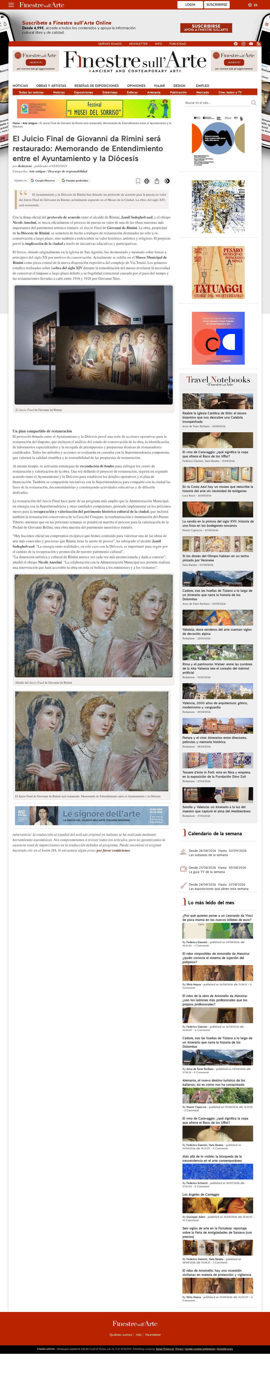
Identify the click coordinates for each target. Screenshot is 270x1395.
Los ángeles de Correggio (200, 1194)
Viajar (159, 86)
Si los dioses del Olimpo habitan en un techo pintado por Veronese (215, 558)
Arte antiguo (38, 171)
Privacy (179, 1348)
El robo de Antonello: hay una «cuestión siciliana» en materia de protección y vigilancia (216, 1272)
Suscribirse (217, 5)
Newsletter (138, 44)
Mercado (202, 92)
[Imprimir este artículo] (146, 181)
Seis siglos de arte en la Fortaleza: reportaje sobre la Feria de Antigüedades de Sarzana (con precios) (217, 1232)
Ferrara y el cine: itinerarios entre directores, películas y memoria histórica (214, 740)
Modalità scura (225, 1348)
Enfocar (132, 92)
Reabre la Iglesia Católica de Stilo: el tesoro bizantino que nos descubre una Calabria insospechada (214, 417)
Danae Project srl (165, 1348)
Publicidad (177, 44)
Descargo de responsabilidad (67, 171)
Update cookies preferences (200, 1348)
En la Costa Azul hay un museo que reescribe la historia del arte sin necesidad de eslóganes (217, 489)
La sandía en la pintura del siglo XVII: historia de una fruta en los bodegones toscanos (218, 523)
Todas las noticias (31, 92)
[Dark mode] (167, 182)
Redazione (25, 166)
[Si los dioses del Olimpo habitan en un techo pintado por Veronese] (217, 544)
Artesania (154, 92)
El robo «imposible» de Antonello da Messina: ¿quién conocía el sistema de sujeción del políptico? (216, 958)
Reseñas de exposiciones (96, 86)
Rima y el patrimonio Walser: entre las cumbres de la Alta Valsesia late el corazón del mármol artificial (217, 668)
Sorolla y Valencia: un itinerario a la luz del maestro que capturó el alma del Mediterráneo (216, 809)
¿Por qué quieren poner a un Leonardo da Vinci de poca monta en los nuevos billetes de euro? (217, 918)
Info (158, 44)
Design (179, 86)
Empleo (202, 86)
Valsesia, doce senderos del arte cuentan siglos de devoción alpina (217, 631)
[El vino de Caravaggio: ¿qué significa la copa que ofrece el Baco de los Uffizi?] (217, 440)
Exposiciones (83, 92)
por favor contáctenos (113, 850)
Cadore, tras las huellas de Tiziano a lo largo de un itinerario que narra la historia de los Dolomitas (217, 595)
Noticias (20, 86)
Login (190, 5)
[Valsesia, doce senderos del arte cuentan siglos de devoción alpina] (217, 618)
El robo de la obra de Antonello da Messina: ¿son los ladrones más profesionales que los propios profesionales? (214, 1000)
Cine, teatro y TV (230, 92)
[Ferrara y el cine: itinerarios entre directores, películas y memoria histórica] (217, 726)
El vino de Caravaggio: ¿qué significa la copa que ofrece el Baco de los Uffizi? (215, 454)
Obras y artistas (51, 86)
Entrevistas (110, 92)
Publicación (178, 92)
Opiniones (136, 86)
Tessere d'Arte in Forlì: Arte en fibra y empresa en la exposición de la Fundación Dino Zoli (216, 774)
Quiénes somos (110, 44)
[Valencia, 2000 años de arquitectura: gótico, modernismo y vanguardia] (217, 691)
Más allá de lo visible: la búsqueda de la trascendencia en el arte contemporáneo (212, 1158)
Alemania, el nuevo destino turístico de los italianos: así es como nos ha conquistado (213, 1082)
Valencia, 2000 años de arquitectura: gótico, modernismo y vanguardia (215, 705)
